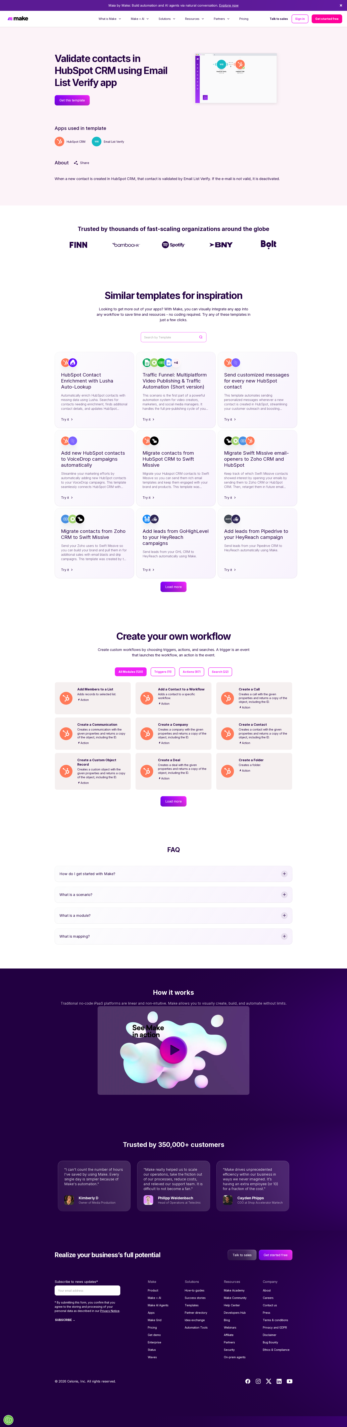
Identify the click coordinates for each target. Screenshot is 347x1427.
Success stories (195, 1297)
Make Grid (154, 1320)
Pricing (243, 18)
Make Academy (234, 1290)
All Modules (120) (130, 671)
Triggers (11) (162, 671)
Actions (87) (192, 671)
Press (266, 1312)
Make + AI (154, 1297)
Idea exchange (195, 1320)
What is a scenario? (75, 895)
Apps (151, 1312)
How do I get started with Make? (87, 874)
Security (229, 1349)
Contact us (270, 1305)
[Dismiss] (341, 5)
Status (152, 1349)
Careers (268, 1297)
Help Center (232, 1305)
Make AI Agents (158, 1305)
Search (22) (220, 671)
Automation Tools (196, 1327)
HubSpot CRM (76, 141)
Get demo (154, 1335)
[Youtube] (289, 1381)
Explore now (229, 5)
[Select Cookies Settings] (8, 1420)
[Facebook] (248, 1381)
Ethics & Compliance (276, 1349)
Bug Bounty (270, 1342)
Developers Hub (235, 1312)
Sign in (300, 18)
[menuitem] (110, 19)
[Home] (18, 19)
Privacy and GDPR (275, 1327)
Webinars (230, 1327)
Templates (192, 1305)
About (267, 1290)
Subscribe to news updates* (76, 1282)
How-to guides (194, 1290)
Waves (152, 1357)
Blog (227, 1320)
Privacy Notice (109, 1311)
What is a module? (75, 915)
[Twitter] (268, 1381)
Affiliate (229, 1335)
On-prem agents (235, 1357)
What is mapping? (74, 936)
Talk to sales (279, 18)
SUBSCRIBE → (65, 1320)
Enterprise (154, 1342)
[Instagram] (258, 1381)
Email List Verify (114, 141)
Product (153, 1290)
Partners (229, 1342)
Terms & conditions (275, 1320)
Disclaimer (269, 1335)
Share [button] (84, 163)
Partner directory (196, 1312)
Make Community (235, 1297)
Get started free (327, 18)
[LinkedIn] (279, 1381)
